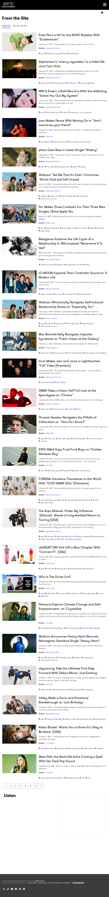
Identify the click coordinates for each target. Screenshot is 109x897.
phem (75, 166)
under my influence (49, 539)
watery (83, 166)
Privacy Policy (32, 883)
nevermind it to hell (74, 264)
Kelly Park (50, 433)
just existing (88, 689)
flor (42, 228)
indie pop (60, 323)
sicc (89, 778)
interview (50, 536)
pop (42, 53)
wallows (44, 196)
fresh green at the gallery (95, 353)
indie (62, 500)
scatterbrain (74, 53)
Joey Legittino (51, 347)
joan (48, 141)
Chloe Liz (49, 136)
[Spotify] (16, 889)
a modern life (70, 294)
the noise (50, 166)
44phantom (72, 83)
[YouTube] (12, 889)
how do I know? (95, 438)
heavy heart (88, 657)
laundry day (62, 568)
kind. (58, 382)
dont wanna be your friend (80, 141)
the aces (71, 536)
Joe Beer (49, 465)
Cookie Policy (42, 883)
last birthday (100, 719)
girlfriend (44, 596)
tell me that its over (49, 198)
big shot (100, 228)
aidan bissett (88, 748)
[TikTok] (8, 889)
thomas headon (79, 438)
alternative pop (53, 53)
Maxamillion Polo (52, 652)
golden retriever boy (81, 470)
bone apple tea (68, 228)
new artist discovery (49, 500)
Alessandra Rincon (53, 48)
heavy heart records (49, 660)
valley (59, 719)
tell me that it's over (49, 326)
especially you (88, 323)
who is (100, 593)
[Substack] (20, 889)
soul (42, 470)
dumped (99, 748)
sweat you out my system (81, 112)
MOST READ (20, 26)
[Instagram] (4, 889)
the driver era (74, 593)
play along (45, 230)
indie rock (54, 196)
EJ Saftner (50, 743)
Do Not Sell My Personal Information (60, 883)
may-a (65, 112)
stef (83, 778)
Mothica (77, 657)
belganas (60, 264)
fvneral (95, 500)
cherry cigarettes (87, 83)
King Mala (66, 470)
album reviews (67, 196)
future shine (82, 228)
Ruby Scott (50, 223)
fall (64, 382)
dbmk (78, 409)
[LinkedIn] (24, 889)
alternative (45, 83)
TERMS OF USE (39, 881)
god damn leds (47, 502)
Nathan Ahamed (52, 288)
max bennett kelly (75, 353)
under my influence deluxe (70, 539)
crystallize (96, 628)
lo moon (58, 294)
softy (87, 264)
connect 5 (89, 568)
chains (70, 409)
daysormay (75, 689)
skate (92, 228)
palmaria (85, 628)
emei (64, 53)
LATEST (6, 26)
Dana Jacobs (51, 318)
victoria (44, 441)
